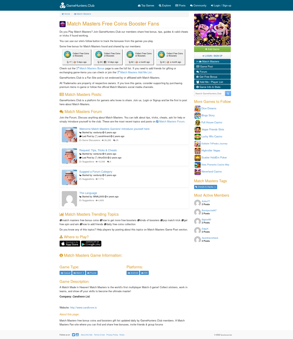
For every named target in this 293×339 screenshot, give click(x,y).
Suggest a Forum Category (95, 171)
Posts (182, 5)
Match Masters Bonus (92, 68)
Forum (203, 71)
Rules (121, 334)
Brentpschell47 (209, 210)
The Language (88, 193)
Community (199, 5)
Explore (166, 5)
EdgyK (205, 228)
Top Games (147, 5)
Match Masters (210, 61)
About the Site (86, 334)
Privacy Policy (112, 334)
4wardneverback (210, 237)
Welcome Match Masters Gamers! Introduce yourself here (114, 129)
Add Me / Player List (211, 82)
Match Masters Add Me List (135, 72)
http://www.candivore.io (83, 307)
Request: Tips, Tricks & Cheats (98, 150)
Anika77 (206, 201)
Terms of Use (99, 334)
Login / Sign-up (222, 5)
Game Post (206, 66)
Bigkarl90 (206, 219)
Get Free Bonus (208, 76)
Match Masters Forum (171, 121)
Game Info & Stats (210, 87)
